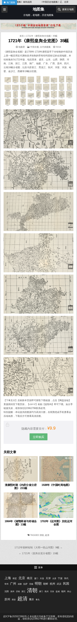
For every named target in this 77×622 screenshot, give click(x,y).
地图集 (38, 9)
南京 (30, 578)
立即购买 (38, 437)
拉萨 (25, 584)
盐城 (58, 591)
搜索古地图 (67, 9)
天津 (48, 578)
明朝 (38, 583)
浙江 (23, 591)
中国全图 (34, 47)
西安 (14, 600)
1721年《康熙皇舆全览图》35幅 (38, 40)
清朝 (42, 535)
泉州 (12, 591)
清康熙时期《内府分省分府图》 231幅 (21, 486)
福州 (63, 591)
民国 (66, 583)
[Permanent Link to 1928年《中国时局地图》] (56, 469)
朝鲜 (45, 583)
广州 (13, 583)
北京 (21, 578)
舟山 (69, 591)
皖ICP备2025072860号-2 (16, 616)
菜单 (40, 567)
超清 (47, 535)
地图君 (21, 47)
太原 (54, 578)
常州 (6, 584)
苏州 (7, 599)
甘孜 (52, 591)
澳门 (41, 591)
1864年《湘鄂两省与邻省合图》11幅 (21, 523)
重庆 (31, 599)
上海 (7, 578)
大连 (42, 578)
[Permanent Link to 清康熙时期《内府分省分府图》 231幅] (21, 469)
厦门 (36, 578)
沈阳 (6, 591)
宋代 (66, 578)
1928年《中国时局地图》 (56, 484)
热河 (47, 591)
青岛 (38, 600)
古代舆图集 (45, 47)
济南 (18, 591)
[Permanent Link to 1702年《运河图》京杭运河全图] (56, 505)
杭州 (52, 583)
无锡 (31, 584)
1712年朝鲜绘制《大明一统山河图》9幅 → (38, 547)
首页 (22, 36)
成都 (20, 584)
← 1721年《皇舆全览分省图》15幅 (38, 553)
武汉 (59, 583)
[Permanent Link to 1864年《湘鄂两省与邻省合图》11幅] (21, 505)
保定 (15, 578)
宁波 (60, 578)
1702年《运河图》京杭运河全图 (56, 523)
